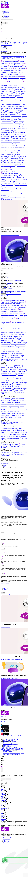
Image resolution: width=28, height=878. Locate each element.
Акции (4, 15)
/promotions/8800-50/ (5, 627)
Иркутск (3, 796)
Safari (4, 840)
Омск (2, 805)
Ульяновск (3, 816)
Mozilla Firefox (6, 839)
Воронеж (3, 793)
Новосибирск (4, 804)
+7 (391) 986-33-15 (5, 2)
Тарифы (5, 13)
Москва (2, 787)
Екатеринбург (4, 794)
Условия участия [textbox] (14, 460)
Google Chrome (6, 841)
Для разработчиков (15, 743)
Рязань (2, 809)
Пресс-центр (4, 56)
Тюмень (2, 815)
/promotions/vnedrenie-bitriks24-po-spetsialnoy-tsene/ (12, 659)
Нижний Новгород (5, 802)
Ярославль (3, 820)
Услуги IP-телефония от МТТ (17, 43)
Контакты (3, 57)
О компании (6, 16)
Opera (4, 844)
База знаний (6, 746)
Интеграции (6, 12)
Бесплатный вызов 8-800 (6, 45)
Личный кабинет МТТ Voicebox (19, 42)
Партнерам (5, 17)
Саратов (3, 812)
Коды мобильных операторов (10, 747)
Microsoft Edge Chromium (9, 837)
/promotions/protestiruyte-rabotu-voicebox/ (10, 235)
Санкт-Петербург (5, 789)
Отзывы (9, 56)
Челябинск (3, 819)
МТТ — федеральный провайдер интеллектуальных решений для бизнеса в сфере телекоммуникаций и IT (13, 749)
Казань (2, 797)
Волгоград (3, 791)
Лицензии (7, 57)
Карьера (13, 56)
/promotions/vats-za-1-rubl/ (6, 199)
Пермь (2, 806)
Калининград (4, 798)
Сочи (2, 813)
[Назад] (2, 549)
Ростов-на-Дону (4, 808)
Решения (5, 10)
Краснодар (3, 800)
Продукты (5, 11)
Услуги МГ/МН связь (5, 43)
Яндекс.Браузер (6, 842)
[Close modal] (2, 768)
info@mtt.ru (3, 721)
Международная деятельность (17, 57)
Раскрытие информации (20, 56)
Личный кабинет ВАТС (6, 42)
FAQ (4, 745)
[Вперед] (4, 549)
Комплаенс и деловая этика (7, 58)
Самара (2, 810)
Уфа (2, 817)
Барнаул (2, 790)
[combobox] (14, 460)
